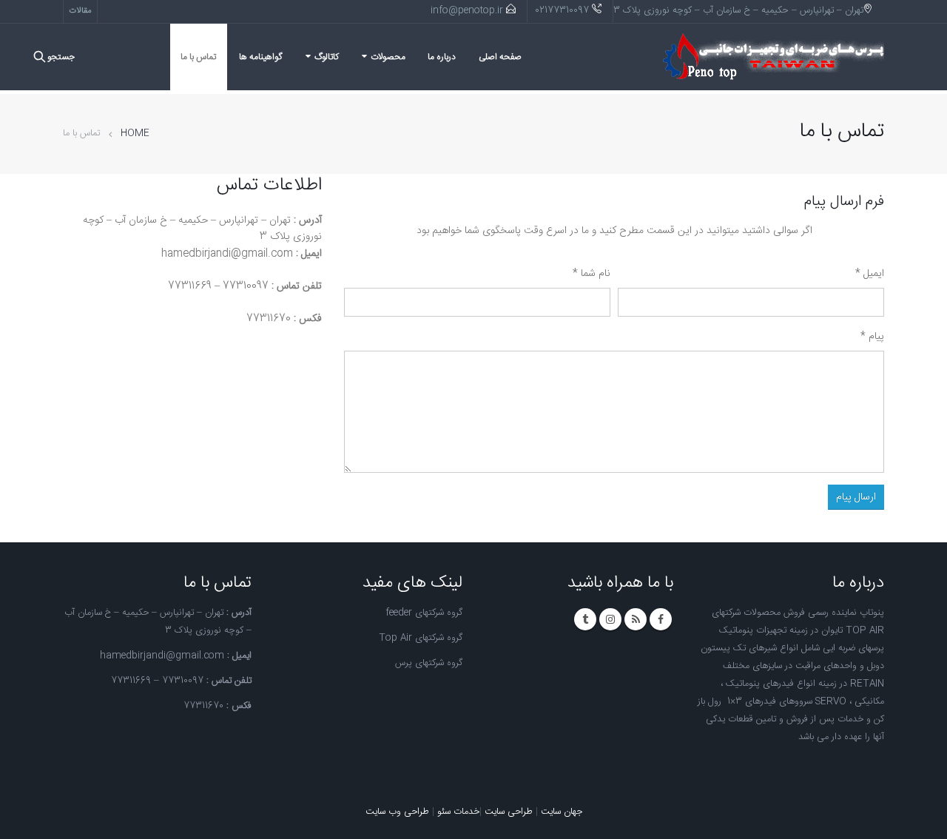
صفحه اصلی (500, 57)
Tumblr (585, 619)
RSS (635, 619)
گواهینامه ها (261, 57)
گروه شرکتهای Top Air (420, 638)
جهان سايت (561, 812)
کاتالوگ (326, 57)
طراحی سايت (509, 812)
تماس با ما (198, 57)
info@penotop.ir (467, 10)
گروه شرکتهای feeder (424, 613)
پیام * (872, 336)
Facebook (661, 619)
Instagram (610, 619)
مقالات (80, 11)
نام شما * (591, 274)
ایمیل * (869, 274)
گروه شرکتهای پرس (428, 663)
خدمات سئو (458, 812)
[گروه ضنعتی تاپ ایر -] (773, 57)
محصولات (388, 57)
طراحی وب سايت (397, 812)
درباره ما (442, 57)
